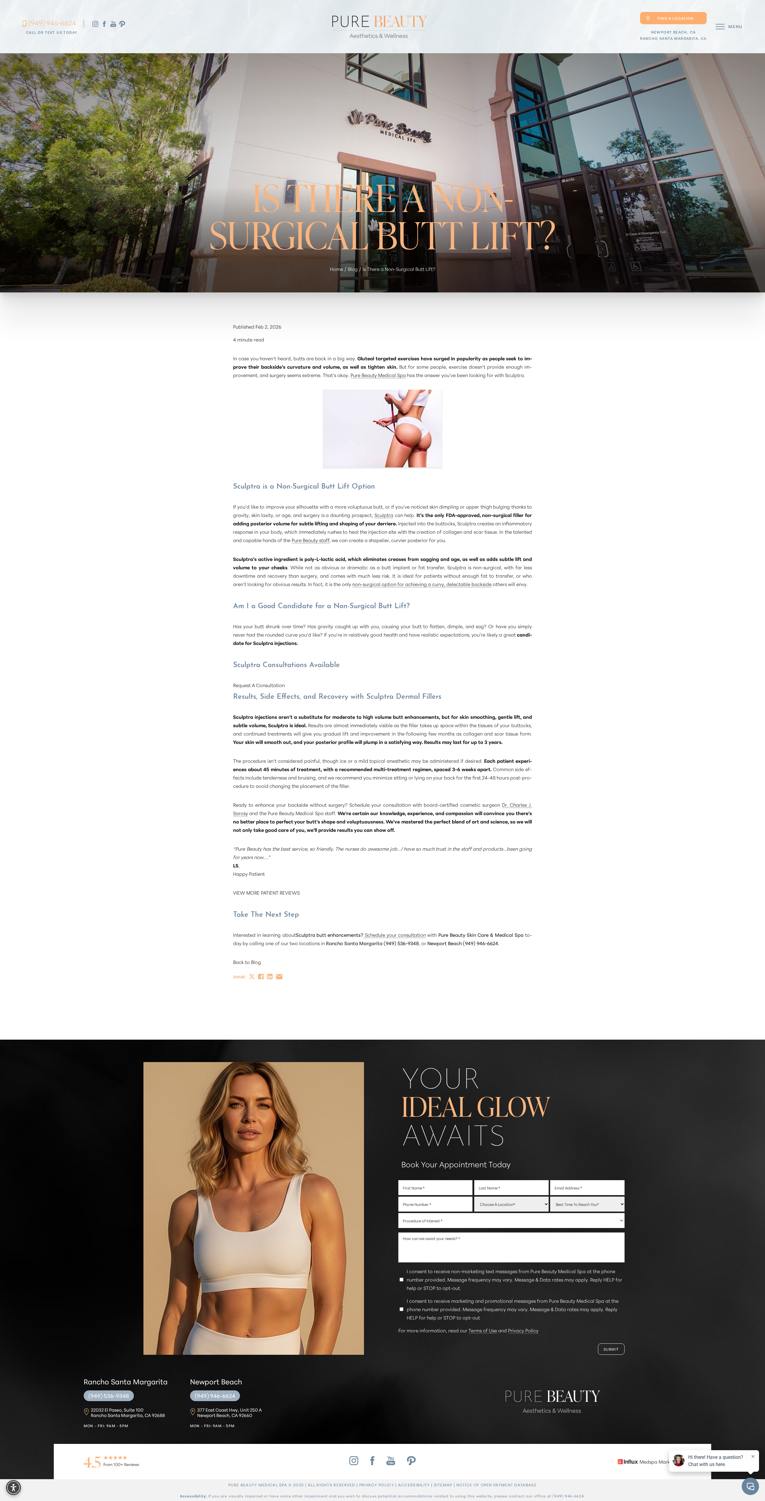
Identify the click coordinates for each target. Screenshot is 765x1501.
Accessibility (414, 1484)
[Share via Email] (279, 977)
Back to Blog (247, 961)
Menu (735, 26)
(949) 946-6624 (52, 22)
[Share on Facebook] (261, 976)
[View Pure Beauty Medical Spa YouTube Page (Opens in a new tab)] (113, 23)
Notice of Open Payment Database (496, 1484)
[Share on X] (252, 976)
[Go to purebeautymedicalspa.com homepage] (379, 27)
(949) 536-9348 (108, 1395)
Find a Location (676, 18)
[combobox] (511, 1220)
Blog (353, 268)
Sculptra (383, 514)
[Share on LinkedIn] (270, 976)
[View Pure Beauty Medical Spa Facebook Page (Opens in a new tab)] (104, 23)
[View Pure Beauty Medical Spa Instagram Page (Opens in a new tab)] (95, 23)
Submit (611, 1348)
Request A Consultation (259, 684)
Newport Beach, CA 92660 (229, 1412)
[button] (720, 26)
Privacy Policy (523, 1330)
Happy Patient (249, 873)
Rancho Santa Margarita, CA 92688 (128, 1412)
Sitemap (443, 1484)
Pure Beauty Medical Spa (378, 374)
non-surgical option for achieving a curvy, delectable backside (422, 583)
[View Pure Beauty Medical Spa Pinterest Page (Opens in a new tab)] (122, 23)
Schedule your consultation (394, 934)
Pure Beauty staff (310, 539)
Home (336, 268)
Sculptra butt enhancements (328, 934)
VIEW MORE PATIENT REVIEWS (266, 892)
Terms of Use (483, 1330)
